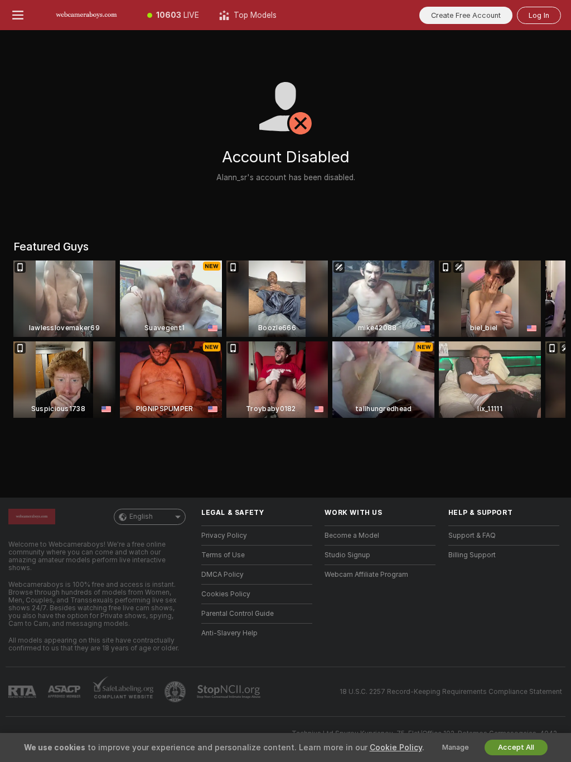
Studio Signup (347, 555)
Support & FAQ (472, 535)
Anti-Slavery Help (229, 633)
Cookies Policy (225, 594)
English (141, 516)
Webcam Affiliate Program (366, 574)
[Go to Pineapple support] (176, 691)
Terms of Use (223, 555)
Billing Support (472, 555)
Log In (539, 15)
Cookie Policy (396, 747)
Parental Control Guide (237, 614)
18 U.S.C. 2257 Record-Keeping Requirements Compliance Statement (451, 692)
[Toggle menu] (18, 15)
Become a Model (352, 535)
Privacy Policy (224, 535)
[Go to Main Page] (86, 15)
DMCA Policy (222, 574)
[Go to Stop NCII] (230, 691)
